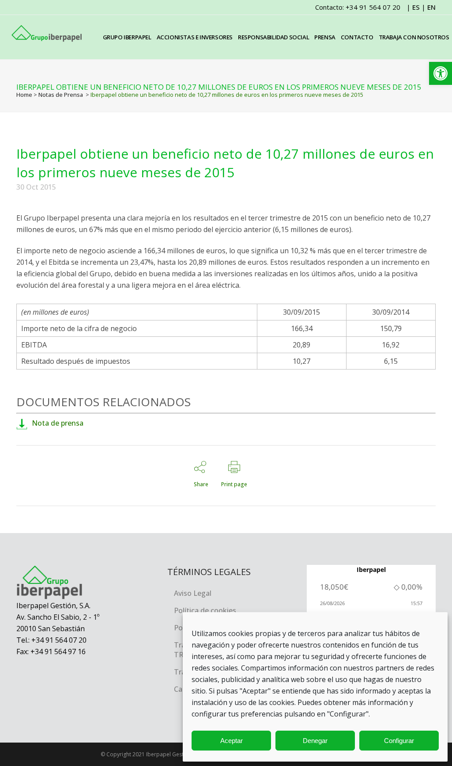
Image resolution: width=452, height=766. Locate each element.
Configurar (399, 740)
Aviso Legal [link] (192, 593)
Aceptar (231, 740)
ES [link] (416, 7)
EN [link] (431, 7)
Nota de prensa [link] (57, 423)
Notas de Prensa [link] (60, 95)
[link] (440, 73)
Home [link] (24, 95)
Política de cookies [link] (205, 610)
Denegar (315, 740)
